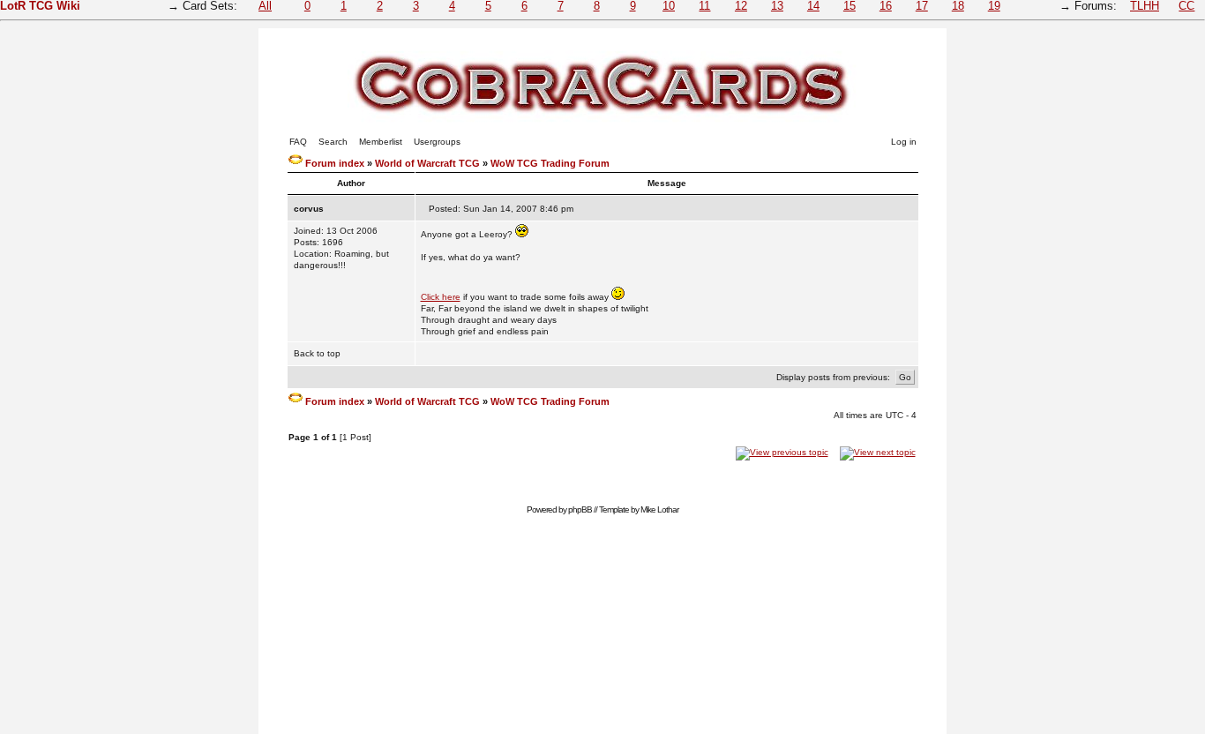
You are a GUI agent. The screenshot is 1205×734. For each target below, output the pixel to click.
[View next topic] (877, 452)
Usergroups (437, 141)
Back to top (317, 353)
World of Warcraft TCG (427, 163)
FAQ (298, 141)
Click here (440, 297)
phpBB (580, 509)
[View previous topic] (782, 452)
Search (333, 141)
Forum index (334, 163)
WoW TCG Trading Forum (550, 163)
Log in (904, 141)
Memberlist (380, 141)
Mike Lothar (659, 509)
